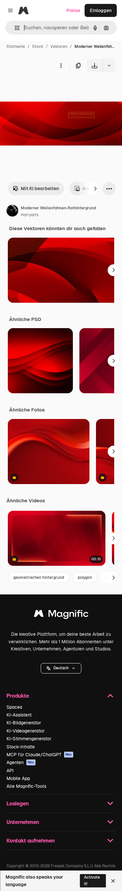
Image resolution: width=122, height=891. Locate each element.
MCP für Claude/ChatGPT (39, 755)
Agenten (20, 762)
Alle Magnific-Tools (26, 786)
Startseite (16, 46)
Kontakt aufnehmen (31, 840)
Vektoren (58, 46)
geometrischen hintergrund (38, 577)
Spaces (14, 707)
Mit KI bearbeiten (40, 188)
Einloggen (101, 10)
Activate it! (92, 880)
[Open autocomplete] (14, 27)
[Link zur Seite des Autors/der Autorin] (12, 211)
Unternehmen (23, 821)
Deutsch (61, 668)
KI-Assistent (19, 715)
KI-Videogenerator (26, 731)
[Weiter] (95, 188)
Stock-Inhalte (21, 747)
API (10, 770)
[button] (61, 668)
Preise (73, 10)
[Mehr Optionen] (60, 65)
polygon (85, 577)
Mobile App (18, 778)
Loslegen (18, 803)
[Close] (113, 881)
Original (42, 87)
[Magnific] (61, 615)
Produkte (18, 695)
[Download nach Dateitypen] (108, 65)
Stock (37, 46)
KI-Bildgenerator (24, 723)
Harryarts (29, 214)
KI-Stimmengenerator (29, 739)
